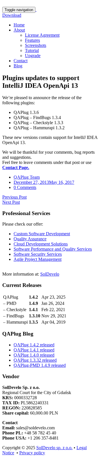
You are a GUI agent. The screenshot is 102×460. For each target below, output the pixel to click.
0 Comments (25, 187)
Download (11, 15)
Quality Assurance (30, 238)
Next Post (11, 202)
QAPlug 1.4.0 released (34, 355)
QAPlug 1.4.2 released (34, 344)
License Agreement (42, 35)
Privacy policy (32, 452)
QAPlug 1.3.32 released (35, 360)
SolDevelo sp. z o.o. (54, 447)
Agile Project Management (37, 259)
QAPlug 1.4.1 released (34, 349)
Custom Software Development (42, 233)
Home (19, 24)
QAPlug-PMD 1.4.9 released (40, 365)
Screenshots (35, 45)
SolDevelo (49, 274)
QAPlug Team (27, 177)
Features (32, 40)
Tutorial (32, 50)
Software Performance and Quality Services (53, 249)
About (19, 30)
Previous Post (14, 197)
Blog (18, 65)
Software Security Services (38, 254)
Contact (20, 60)
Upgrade (33, 55)
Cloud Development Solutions (41, 244)
